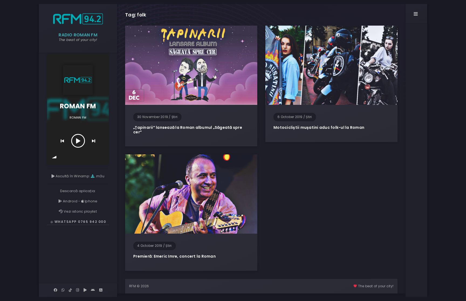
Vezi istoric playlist (80, 211)
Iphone (91, 201)
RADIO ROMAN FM (78, 35)
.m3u (99, 176)
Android (69, 201)
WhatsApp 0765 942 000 (79, 221)
